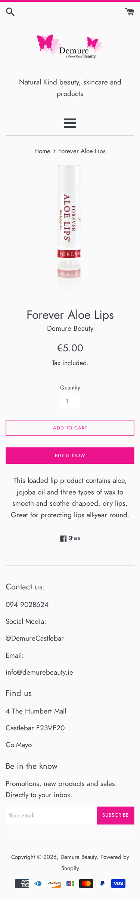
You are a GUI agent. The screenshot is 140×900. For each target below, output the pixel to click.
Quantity (70, 387)
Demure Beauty (78, 857)
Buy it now (70, 455)
